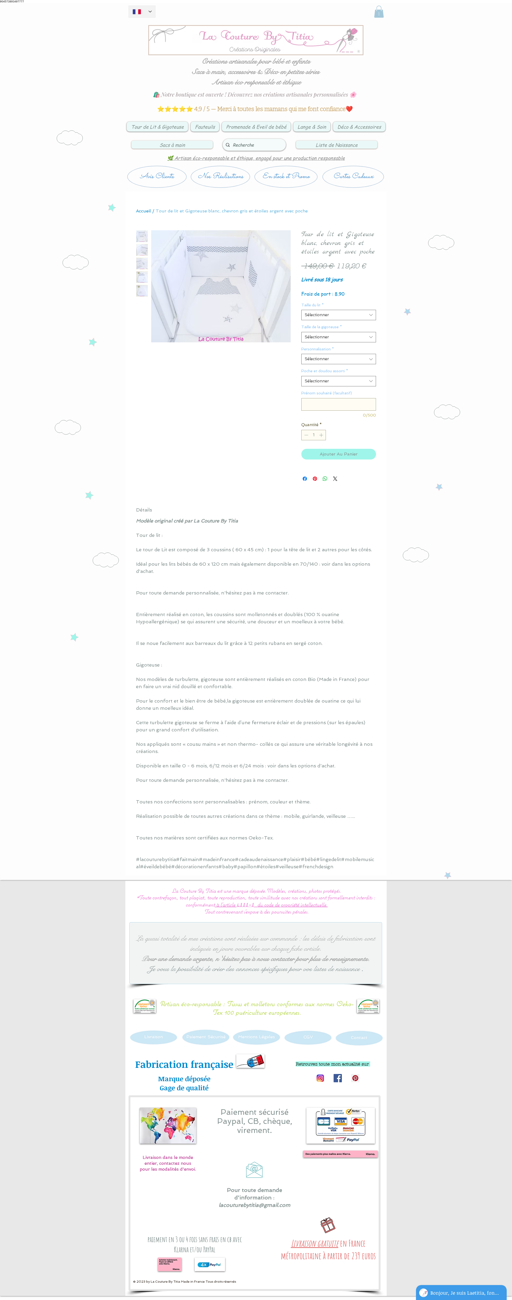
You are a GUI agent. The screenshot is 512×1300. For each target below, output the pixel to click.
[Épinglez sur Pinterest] (315, 478)
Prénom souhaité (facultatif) (326, 393)
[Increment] (321, 435)
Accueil (143, 210)
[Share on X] (335, 478)
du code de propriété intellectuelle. (292, 904)
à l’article (226, 904)
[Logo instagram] (320, 1078)
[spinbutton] (313, 435)
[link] (379, 12)
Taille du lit (312, 305)
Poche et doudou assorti (324, 371)
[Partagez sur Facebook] (305, 478)
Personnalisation (317, 349)
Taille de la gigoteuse (321, 327)
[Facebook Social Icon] (338, 1078)
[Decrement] (305, 435)
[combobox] (338, 315)
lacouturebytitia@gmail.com (254, 1205)
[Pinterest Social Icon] (355, 1078)
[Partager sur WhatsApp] (325, 478)
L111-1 (245, 905)
